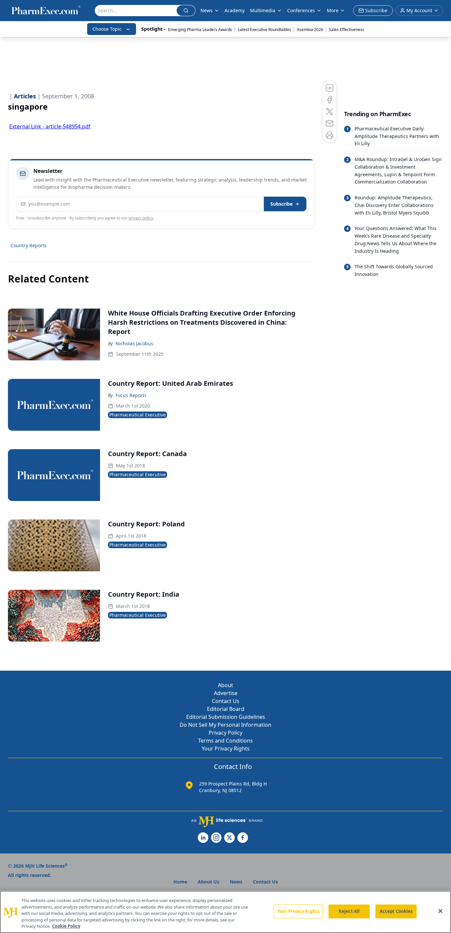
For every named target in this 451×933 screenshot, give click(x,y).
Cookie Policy (66, 926)
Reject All (349, 911)
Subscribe (281, 204)
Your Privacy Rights (226, 748)
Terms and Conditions (225, 740)
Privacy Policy (225, 732)
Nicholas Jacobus (134, 343)
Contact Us (225, 701)
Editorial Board (225, 709)
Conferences (301, 10)
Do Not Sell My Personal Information (225, 724)
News (206, 10)
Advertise (225, 693)
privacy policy (140, 218)
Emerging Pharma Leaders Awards (200, 29)
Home (180, 882)
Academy (235, 10)
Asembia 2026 (310, 29)
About (225, 685)
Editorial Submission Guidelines (225, 716)
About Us (208, 882)
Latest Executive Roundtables (264, 29)
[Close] (440, 911)
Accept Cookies (396, 911)
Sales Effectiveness (346, 29)
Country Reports (29, 245)
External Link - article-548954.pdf (49, 126)
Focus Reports (131, 395)
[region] (225, 912)
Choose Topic (106, 29)
